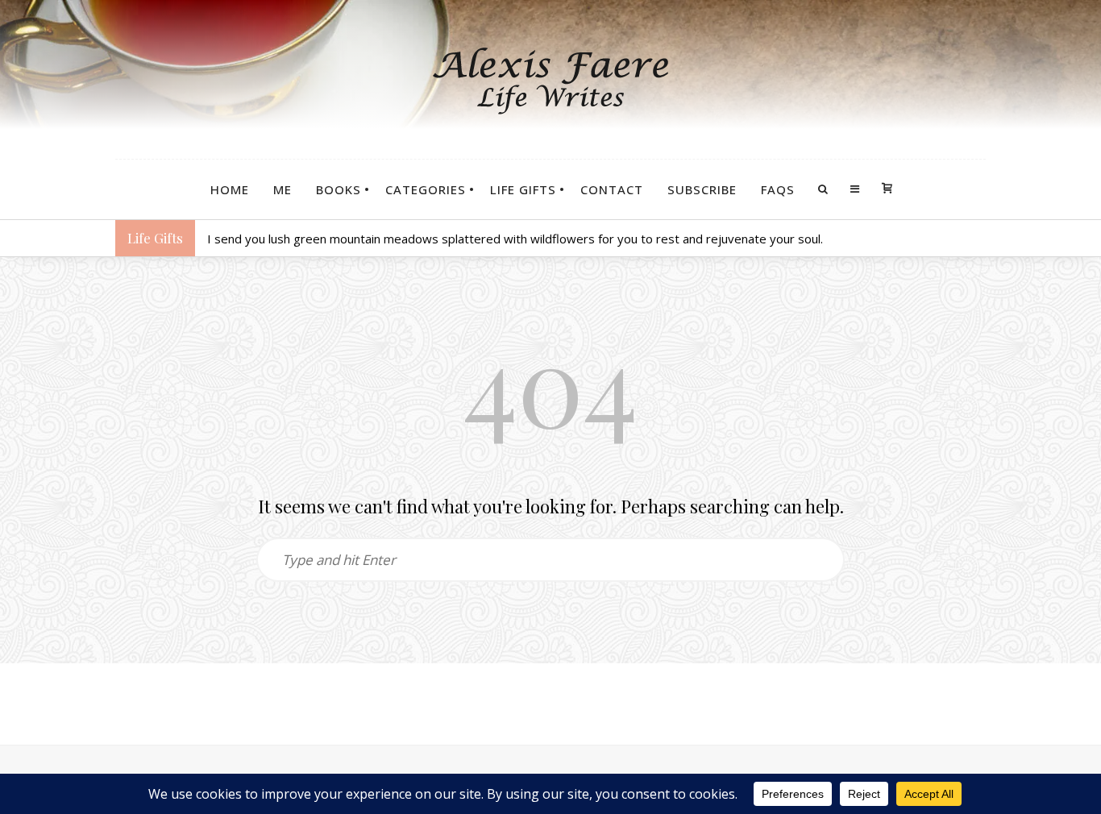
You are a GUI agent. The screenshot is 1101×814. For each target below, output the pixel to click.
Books (338, 189)
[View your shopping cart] (887, 189)
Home (229, 189)
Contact (611, 189)
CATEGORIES (425, 189)
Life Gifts (523, 189)
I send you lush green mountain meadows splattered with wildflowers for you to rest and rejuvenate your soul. (515, 238)
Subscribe (702, 189)
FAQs (778, 189)
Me (282, 189)
